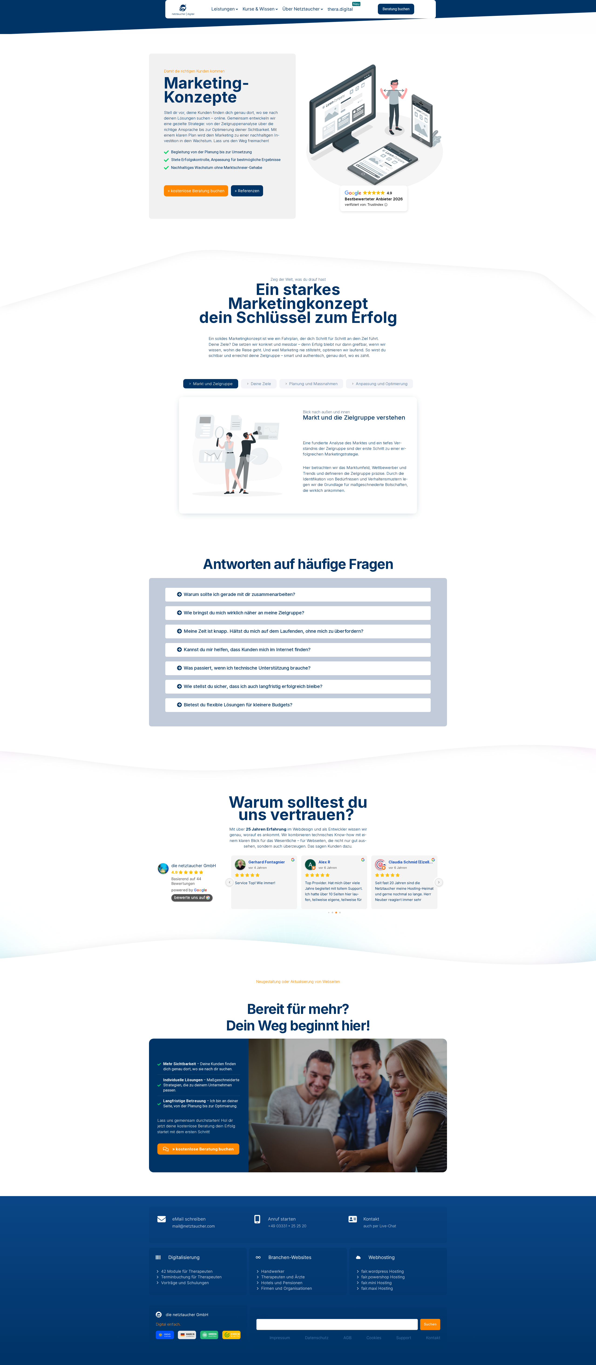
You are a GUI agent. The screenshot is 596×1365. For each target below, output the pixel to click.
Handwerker (272, 1271)
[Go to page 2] (336, 912)
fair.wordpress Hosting (382, 1271)
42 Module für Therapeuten (187, 1271)
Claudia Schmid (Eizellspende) (270, 862)
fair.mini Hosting (376, 1282)
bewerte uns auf (189, 897)
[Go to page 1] (332, 912)
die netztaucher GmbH (193, 865)
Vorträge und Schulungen (185, 1282)
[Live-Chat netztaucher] (393, 1224)
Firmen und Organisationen (286, 1288)
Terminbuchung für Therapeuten (191, 1277)
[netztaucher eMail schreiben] (202, 1224)
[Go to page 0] (328, 912)
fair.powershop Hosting (383, 1277)
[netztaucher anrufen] (298, 1224)
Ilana (323, 862)
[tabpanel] (298, 455)
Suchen (262, 1316)
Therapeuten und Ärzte (283, 1277)
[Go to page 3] (340, 913)
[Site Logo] (183, 7)
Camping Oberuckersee (411, 862)
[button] (396, 9)
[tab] (210, 383)
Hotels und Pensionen (281, 1282)
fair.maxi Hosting (377, 1288)
